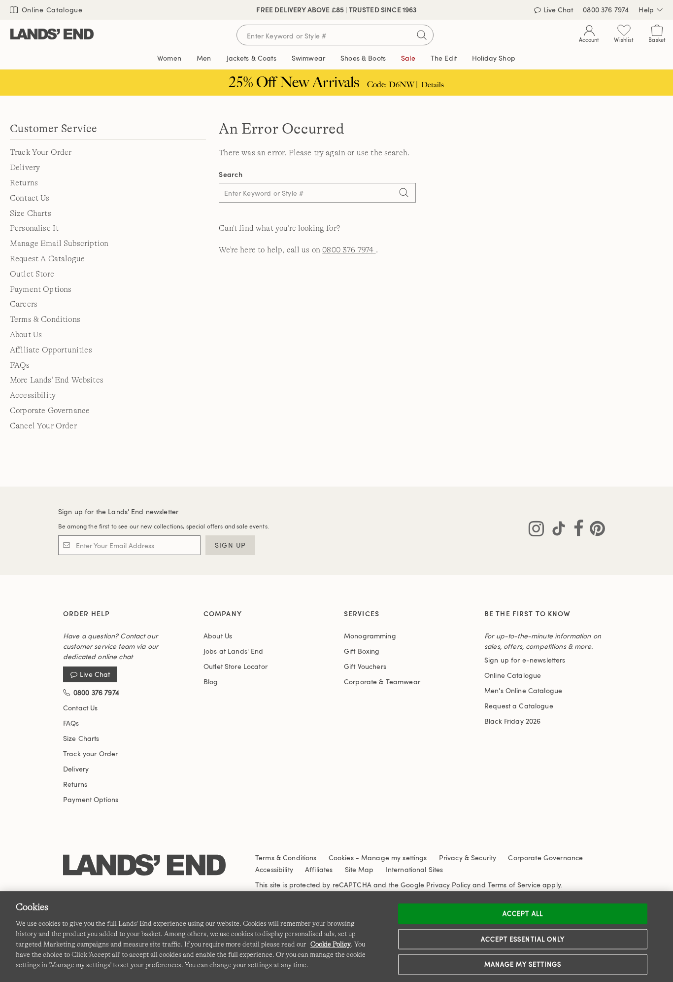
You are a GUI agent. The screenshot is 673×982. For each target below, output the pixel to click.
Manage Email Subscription (59, 243)
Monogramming (370, 635)
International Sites (414, 869)
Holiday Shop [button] (493, 58)
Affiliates (319, 869)
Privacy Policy (448, 884)
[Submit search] (421, 35)
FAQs (20, 365)
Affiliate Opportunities (51, 350)
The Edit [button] (444, 58)
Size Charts (30, 213)
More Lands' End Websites (56, 380)
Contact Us (30, 198)
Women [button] (169, 58)
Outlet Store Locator (235, 666)
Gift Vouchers (365, 666)
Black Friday (512, 721)
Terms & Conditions (45, 319)
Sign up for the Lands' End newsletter (118, 511)
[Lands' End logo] (144, 865)
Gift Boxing (362, 651)
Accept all (522, 913)
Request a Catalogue (518, 705)
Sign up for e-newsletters (525, 660)
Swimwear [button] (308, 58)
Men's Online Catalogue (523, 690)
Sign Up (230, 545)
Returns (24, 182)
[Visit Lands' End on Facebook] (576, 530)
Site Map (359, 869)
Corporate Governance (50, 410)
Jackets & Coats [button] (251, 58)
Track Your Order (41, 152)
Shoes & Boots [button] (363, 58)
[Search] (403, 193)
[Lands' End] (52, 35)
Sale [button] (408, 58)
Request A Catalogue (47, 258)
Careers (23, 304)
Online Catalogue (51, 9)
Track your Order (90, 753)
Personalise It (34, 228)
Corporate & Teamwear (382, 681)
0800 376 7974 (348, 250)
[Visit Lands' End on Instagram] (536, 530)
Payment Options (40, 289)
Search (230, 174)
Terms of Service (514, 884)
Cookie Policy (330, 944)
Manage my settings (523, 964)
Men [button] (204, 58)
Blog (210, 681)
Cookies (341, 857)
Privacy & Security (468, 857)
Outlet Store (32, 274)
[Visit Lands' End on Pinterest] (594, 530)
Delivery (25, 167)
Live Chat (95, 674)
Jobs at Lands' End (233, 651)
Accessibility (33, 395)
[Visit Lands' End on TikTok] (556, 530)
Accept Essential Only (523, 938)
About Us (26, 334)
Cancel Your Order (43, 425)
